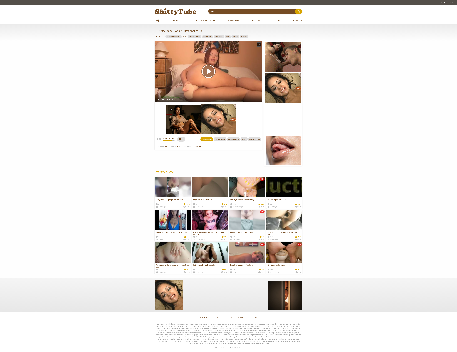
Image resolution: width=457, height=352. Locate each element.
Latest (176, 21)
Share (244, 139)
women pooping (194, 36)
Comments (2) (254, 139)
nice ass (244, 36)
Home (158, 21)
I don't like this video (160, 139)
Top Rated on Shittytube (204, 21)
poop (227, 36)
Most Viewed (233, 21)
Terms (254, 318)
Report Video (220, 139)
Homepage (204, 318)
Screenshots (233, 139)
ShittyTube (226, 347)
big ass (235, 36)
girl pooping (207, 36)
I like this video (157, 139)
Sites (278, 21)
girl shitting (219, 36)
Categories (257, 21)
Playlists (297, 21)
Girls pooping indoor (174, 36)
